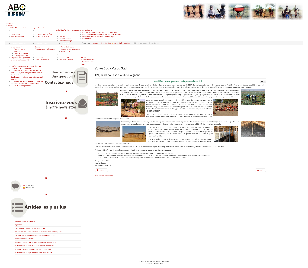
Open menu (9, 23)
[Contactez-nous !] (66, 77)
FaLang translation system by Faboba (104, 175)
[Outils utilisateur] (263, 81)
